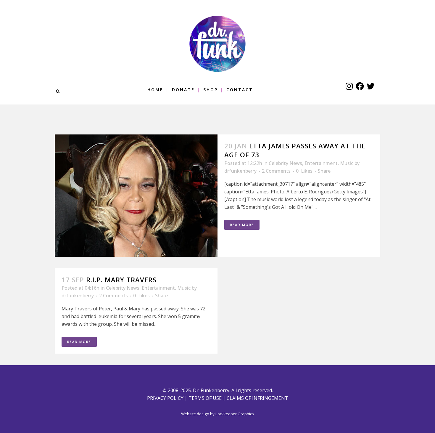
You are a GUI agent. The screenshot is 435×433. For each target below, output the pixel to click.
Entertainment (321, 163)
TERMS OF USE (205, 398)
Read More (242, 224)
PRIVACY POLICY (165, 398)
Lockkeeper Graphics (234, 413)
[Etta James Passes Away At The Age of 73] (136, 195)
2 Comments (276, 171)
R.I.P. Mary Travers (121, 279)
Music (346, 163)
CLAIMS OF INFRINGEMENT (257, 398)
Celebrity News (285, 163)
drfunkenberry (240, 171)
